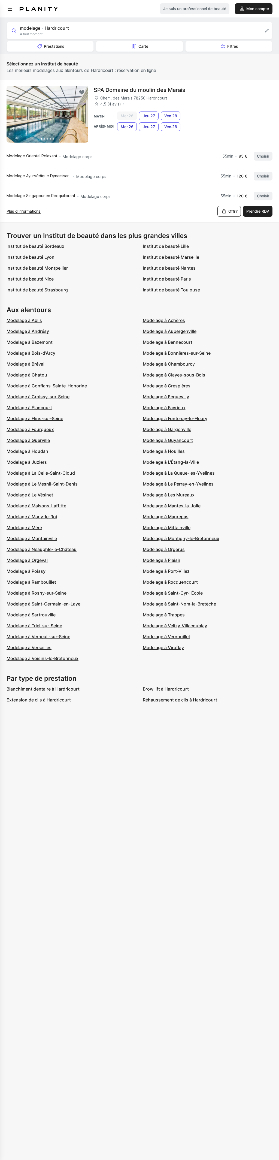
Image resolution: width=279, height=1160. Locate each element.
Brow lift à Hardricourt (166, 689)
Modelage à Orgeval (27, 560)
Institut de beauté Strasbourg (37, 290)
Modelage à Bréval (25, 364)
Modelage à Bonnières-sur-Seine (177, 353)
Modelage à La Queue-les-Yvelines (179, 473)
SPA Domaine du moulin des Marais (139, 90)
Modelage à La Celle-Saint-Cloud (41, 473)
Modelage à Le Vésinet (30, 495)
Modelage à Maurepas (166, 516)
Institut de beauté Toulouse (171, 290)
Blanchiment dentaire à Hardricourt (43, 689)
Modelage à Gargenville (167, 429)
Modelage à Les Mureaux (169, 495)
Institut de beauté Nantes (169, 268)
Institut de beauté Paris (167, 279)
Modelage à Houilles (164, 451)
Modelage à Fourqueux (30, 429)
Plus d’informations (24, 211)
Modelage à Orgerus (164, 549)
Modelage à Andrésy (28, 331)
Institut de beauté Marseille (171, 257)
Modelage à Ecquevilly (166, 396)
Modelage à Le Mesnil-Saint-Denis (42, 484)
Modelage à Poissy (26, 571)
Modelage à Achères (164, 320)
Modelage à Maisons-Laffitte (36, 505)
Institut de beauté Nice (30, 279)
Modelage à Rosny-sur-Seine (36, 593)
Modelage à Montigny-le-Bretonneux (181, 538)
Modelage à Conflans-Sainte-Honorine (47, 385)
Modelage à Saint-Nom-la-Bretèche (179, 604)
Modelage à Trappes (164, 614)
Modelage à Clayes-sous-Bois (174, 375)
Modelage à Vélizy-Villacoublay (175, 625)
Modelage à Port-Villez (166, 571)
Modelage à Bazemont (30, 342)
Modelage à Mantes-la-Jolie (172, 505)
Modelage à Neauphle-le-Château (42, 549)
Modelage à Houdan (27, 451)
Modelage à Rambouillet (31, 582)
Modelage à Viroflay (163, 647)
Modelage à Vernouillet (166, 636)
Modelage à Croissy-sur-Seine (38, 396)
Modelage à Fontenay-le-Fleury (175, 418)
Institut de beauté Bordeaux (35, 246)
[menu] (10, 8)
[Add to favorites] (81, 92)
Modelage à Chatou (27, 375)
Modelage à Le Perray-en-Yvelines (178, 484)
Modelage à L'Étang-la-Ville (171, 462)
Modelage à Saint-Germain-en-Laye (43, 604)
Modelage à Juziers (27, 462)
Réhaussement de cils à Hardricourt (180, 700)
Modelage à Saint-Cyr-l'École (173, 593)
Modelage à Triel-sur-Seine (34, 625)
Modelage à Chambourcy (169, 364)
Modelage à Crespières (166, 385)
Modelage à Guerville (28, 440)
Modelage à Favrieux (164, 407)
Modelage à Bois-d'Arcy (31, 353)
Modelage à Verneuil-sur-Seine (38, 636)
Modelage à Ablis (24, 320)
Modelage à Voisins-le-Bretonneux (42, 658)
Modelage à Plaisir (161, 560)
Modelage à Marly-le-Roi (32, 516)
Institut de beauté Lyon (30, 257)
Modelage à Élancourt (29, 407)
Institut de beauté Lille (166, 246)
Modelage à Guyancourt (168, 440)
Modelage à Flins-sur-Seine (35, 418)
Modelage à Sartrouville (31, 614)
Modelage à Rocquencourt (170, 582)
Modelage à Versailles (29, 647)
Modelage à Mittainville (166, 527)
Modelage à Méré (24, 527)
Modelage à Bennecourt (167, 342)
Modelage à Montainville (32, 538)
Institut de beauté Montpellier (37, 268)
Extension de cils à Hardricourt (39, 700)
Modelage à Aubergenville (169, 331)
